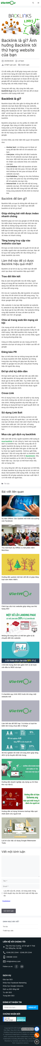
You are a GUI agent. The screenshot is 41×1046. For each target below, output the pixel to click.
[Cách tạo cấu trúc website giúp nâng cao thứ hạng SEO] (20, 593)
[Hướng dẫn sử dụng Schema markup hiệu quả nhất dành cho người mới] (20, 798)
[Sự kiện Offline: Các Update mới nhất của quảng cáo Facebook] (20, 506)
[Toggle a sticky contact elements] (37, 1042)
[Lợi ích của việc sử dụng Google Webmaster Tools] (20, 828)
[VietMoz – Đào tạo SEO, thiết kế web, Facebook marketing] (8, 3)
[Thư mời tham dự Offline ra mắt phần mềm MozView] (20, 535)
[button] (33, 3)
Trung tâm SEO (8, 996)
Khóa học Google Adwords (13, 986)
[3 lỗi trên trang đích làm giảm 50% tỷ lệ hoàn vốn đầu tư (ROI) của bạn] (20, 652)
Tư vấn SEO (7, 992)
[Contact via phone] (37, 1035)
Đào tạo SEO (8, 979)
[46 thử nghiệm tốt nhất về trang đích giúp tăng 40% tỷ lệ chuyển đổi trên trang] (20, 740)
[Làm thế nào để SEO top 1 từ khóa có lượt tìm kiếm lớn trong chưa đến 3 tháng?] (20, 711)
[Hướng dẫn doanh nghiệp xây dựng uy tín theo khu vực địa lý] (20, 769)
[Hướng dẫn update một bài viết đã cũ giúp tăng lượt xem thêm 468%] (20, 564)
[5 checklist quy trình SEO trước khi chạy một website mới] (20, 681)
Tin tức (6, 484)
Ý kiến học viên (8, 931)
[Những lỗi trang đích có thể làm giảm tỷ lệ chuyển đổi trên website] (20, 623)
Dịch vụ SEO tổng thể (11, 989)
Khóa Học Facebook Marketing (14, 983)
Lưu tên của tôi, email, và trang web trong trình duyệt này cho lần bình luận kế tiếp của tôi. (21, 893)
